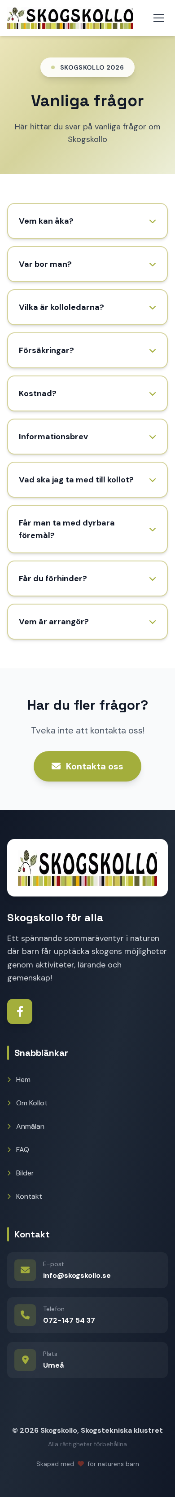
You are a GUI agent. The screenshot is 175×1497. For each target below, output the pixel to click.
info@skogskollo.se (77, 1275)
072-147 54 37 (69, 1320)
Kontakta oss (94, 766)
